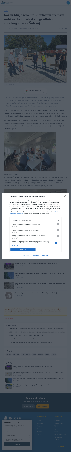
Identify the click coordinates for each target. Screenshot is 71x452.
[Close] (65, 196)
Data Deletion (25, 255)
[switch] (57, 224)
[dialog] (35, 226)
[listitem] (35, 220)
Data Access (35, 255)
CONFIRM (23, 249)
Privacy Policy (45, 255)
